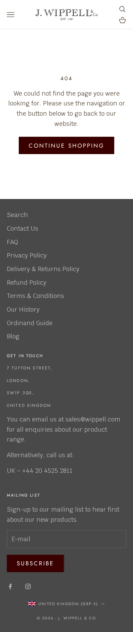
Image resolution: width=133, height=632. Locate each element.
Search (17, 215)
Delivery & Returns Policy (43, 269)
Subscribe (35, 563)
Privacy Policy (27, 255)
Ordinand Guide (30, 323)
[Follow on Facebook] (10, 586)
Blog (13, 336)
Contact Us (22, 228)
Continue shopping (66, 146)
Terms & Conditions (35, 296)
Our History (23, 309)
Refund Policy (26, 282)
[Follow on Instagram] (28, 586)
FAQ (12, 242)
